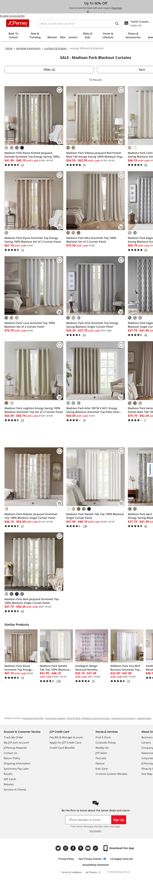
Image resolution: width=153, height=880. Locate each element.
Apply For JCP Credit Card (65, 742)
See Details (95, 830)
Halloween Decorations (123, 718)
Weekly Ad (102, 747)
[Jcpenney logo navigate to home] (17, 23)
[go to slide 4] (98, 12)
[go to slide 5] (101, 12)
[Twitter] (58, 848)
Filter (49, 70)
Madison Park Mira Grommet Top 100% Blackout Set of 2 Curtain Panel (91, 239)
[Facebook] (73, 848)
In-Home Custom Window (111, 774)
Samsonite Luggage (55, 718)
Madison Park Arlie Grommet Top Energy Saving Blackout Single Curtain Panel (92, 324)
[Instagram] (66, 848)
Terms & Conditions (71, 872)
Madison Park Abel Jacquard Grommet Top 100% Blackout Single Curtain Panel (31, 601)
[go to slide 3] (95, 12)
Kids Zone (102, 768)
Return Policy (12, 758)
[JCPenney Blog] (96, 848)
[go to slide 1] (88, 12)
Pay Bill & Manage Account (66, 737)
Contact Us (10, 753)
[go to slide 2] (91, 12)
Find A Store (103, 737)
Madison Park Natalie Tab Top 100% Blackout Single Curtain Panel (95, 516)
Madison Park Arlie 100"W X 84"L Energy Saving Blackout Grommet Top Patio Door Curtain (93, 410)
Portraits (101, 758)
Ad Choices (91, 872)
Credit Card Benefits (62, 747)
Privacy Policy (66, 858)
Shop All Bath (74, 718)
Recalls (8, 774)
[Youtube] (88, 848)
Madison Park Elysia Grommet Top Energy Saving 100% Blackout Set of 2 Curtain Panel (32, 239)
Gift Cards (10, 779)
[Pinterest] (81, 848)
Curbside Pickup (106, 742)
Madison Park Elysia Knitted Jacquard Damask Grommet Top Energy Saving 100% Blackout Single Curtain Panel (31, 155)
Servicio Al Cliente (15, 789)
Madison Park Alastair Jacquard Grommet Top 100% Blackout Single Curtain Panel (30, 516)
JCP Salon (101, 753)
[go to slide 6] (105, 12)
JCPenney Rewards (15, 747)
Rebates (9, 784)
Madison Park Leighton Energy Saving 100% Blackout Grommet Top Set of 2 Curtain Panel (33, 410)
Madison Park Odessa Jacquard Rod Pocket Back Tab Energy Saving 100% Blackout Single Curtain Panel (95, 155)
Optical (100, 763)
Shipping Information (17, 763)
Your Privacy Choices (89, 858)
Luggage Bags (144, 718)
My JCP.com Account (16, 742)
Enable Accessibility (12, 16)
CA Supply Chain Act (121, 858)
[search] (118, 23)
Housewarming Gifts (33, 718)
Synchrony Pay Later (16, 768)
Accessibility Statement (95, 864)
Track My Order (13, 737)
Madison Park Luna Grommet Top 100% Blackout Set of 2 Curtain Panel (29, 324)
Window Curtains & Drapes (96, 718)
